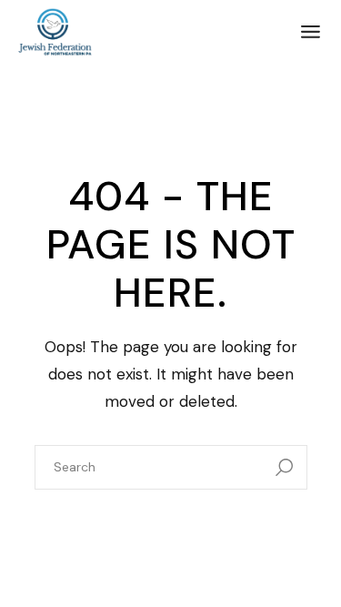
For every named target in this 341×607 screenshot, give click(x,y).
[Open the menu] (310, 32)
